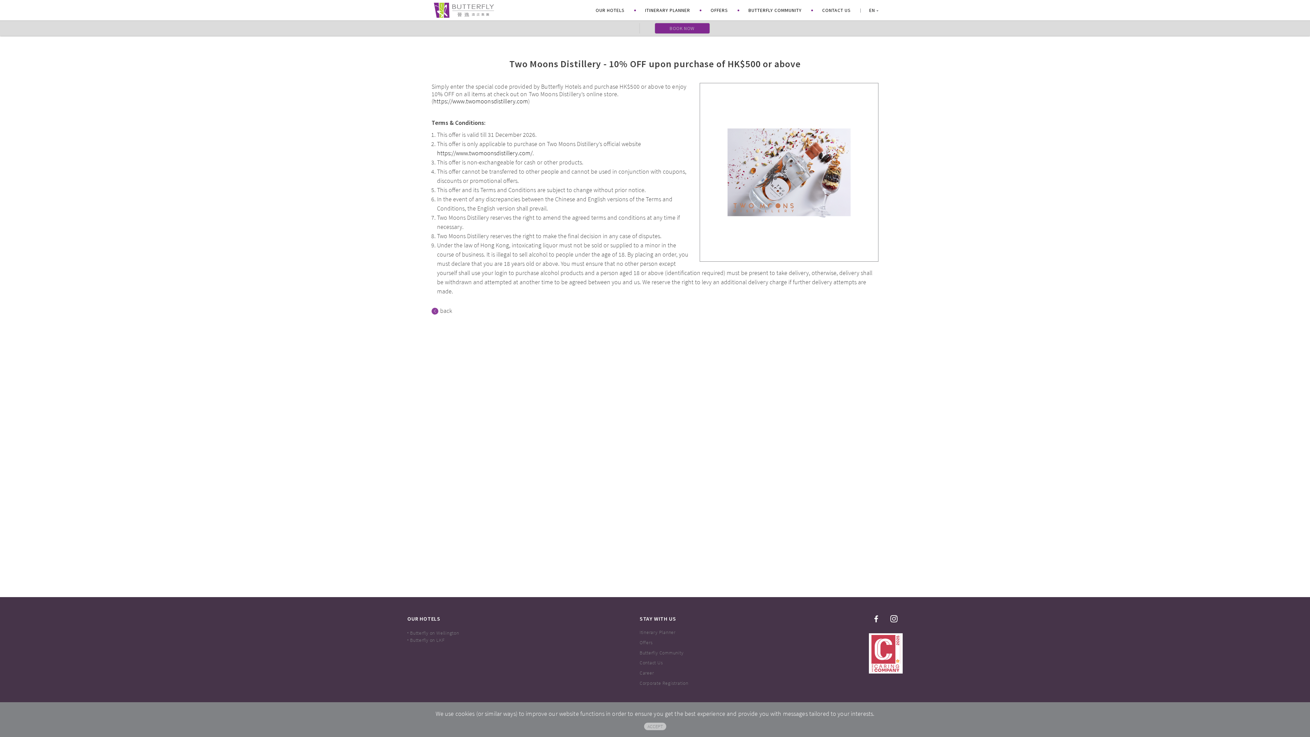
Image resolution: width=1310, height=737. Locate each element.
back (446, 311)
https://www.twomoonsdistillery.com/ (485, 153)
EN (872, 10)
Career (647, 673)
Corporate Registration (664, 683)
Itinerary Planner (667, 10)
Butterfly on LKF (427, 640)
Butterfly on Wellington (434, 633)
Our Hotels (610, 10)
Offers (719, 10)
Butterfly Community (775, 10)
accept (655, 726)
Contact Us (836, 10)
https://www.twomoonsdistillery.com (480, 101)
